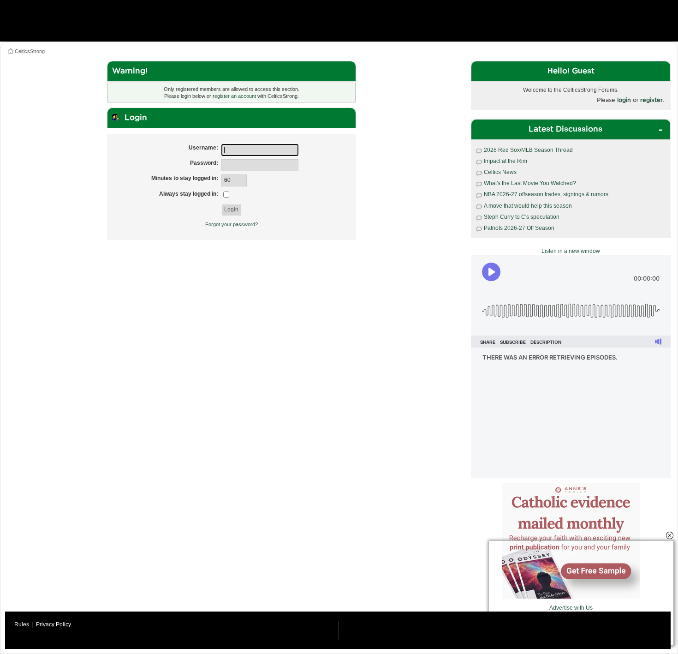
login (624, 99)
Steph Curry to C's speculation (521, 217)
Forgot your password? (231, 224)
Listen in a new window (570, 251)
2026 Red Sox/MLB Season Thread (528, 150)
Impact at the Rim (505, 161)
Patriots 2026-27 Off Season (519, 228)
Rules (21, 624)
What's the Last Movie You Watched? (530, 183)
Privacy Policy (53, 624)
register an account (234, 96)
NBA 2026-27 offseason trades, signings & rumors (546, 194)
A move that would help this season (528, 206)
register (651, 99)
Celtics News (500, 172)
